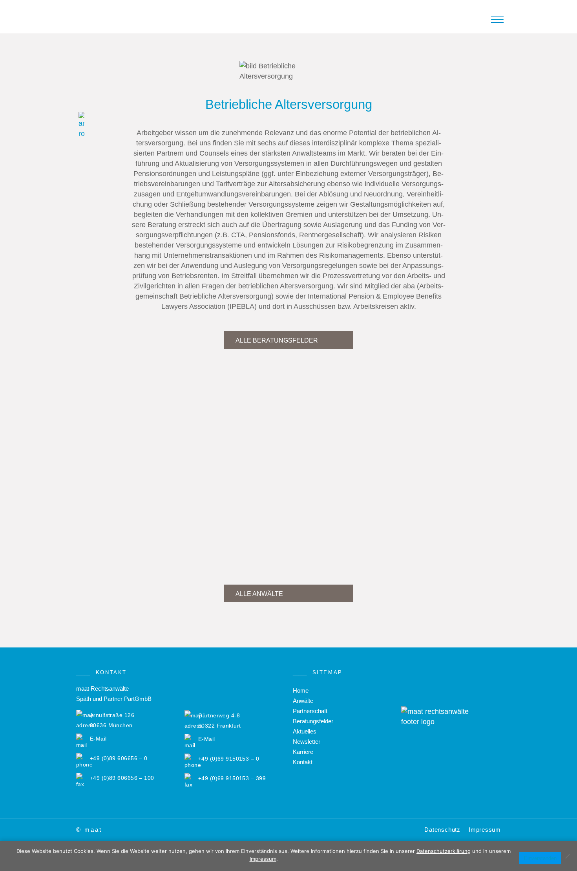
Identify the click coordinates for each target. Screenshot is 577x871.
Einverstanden (540, 858)
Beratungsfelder (313, 721)
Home (301, 690)
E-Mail (98, 738)
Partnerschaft (310, 711)
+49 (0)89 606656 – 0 (119, 758)
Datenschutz (442, 829)
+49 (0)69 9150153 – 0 (228, 758)
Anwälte (303, 700)
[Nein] (567, 856)
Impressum (485, 829)
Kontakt (302, 762)
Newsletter (306, 741)
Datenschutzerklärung (443, 851)
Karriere (303, 751)
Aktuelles (304, 731)
